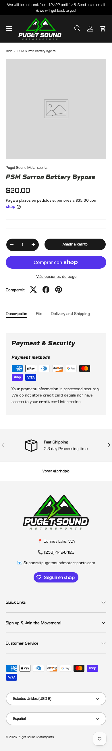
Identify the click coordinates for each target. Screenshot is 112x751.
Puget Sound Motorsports (26, 167)
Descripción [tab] (16, 313)
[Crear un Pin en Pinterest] (58, 289)
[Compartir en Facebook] (46, 289)
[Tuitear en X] (33, 289)
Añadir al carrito (75, 244)
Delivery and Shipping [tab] (70, 313)
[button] (102, 28)
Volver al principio (56, 470)
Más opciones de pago (56, 276)
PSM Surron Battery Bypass (36, 50)
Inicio (9, 50)
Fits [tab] (39, 313)
